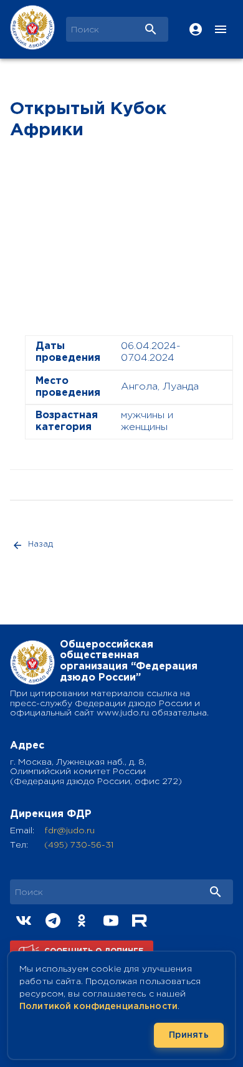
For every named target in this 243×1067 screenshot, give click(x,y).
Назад (40, 544)
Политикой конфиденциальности (98, 1006)
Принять (189, 1035)
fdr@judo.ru (69, 831)
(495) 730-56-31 (78, 845)
